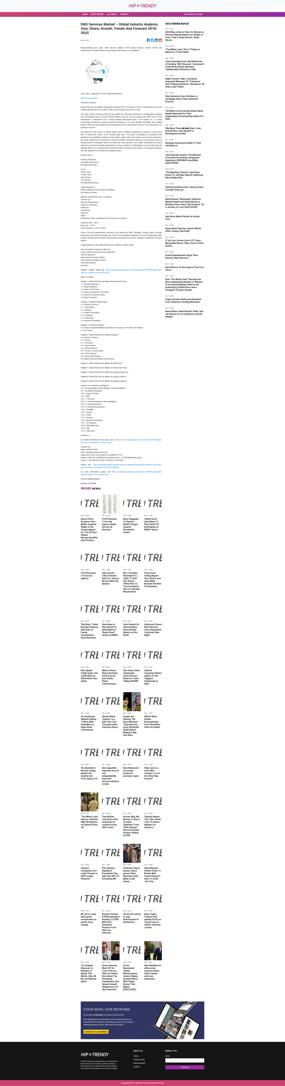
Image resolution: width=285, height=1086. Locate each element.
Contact (136, 1067)
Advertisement (139, 1063)
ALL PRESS (111, 14)
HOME (85, 14)
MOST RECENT (97, 14)
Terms (136, 1056)
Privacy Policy (139, 1060)
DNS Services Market (89, 98)
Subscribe (185, 1067)
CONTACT (124, 14)
